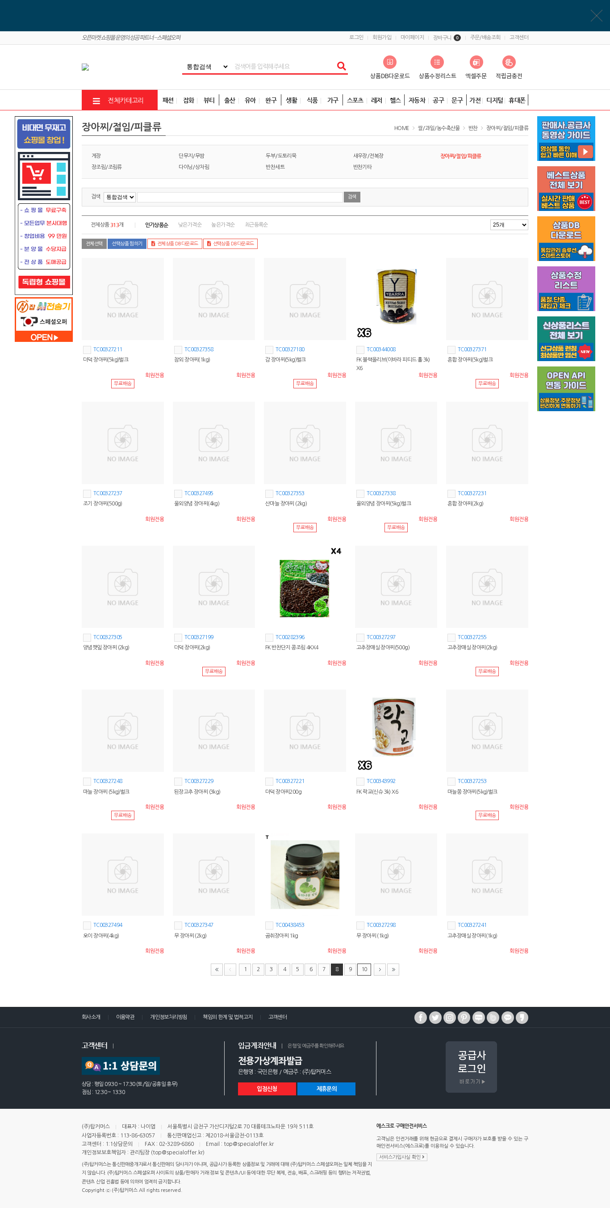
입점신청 (267, 1089)
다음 (380, 970)
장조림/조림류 (107, 167)
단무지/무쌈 (191, 156)
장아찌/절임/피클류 (507, 128)
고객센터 (519, 37)
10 (364, 969)
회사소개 (91, 1017)
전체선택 (94, 243)
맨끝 (393, 970)
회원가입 (381, 37)
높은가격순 (222, 224)
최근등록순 (256, 224)
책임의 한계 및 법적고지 (227, 1017)
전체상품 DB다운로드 (177, 243)
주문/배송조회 (485, 37)
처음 (217, 970)
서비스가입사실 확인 (400, 1157)
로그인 (356, 37)
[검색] (341, 66)
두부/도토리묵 (281, 156)
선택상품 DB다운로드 (233, 243)
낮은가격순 (189, 224)
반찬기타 (362, 167)
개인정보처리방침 (168, 1017)
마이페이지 (412, 37)
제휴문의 (327, 1089)
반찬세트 (275, 167)
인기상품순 (156, 225)
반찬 (473, 128)
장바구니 (446, 38)
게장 (96, 156)
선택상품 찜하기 (127, 243)
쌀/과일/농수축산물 (439, 128)
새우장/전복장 (368, 156)
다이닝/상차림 (194, 167)
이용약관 (125, 1017)
